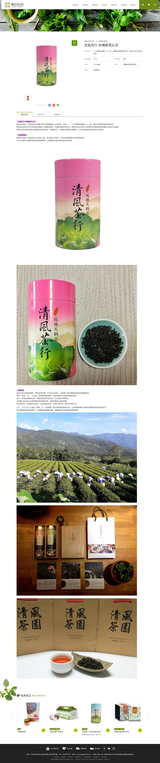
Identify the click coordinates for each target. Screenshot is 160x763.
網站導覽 (70, 757)
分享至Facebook (50, 105)
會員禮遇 (124, 5)
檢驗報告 (57, 114)
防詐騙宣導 (96, 757)
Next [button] (147, 719)
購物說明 (63, 757)
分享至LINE (57, 105)
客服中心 (133, 5)
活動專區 (95, 5)
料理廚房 (103, 757)
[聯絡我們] (149, 4)
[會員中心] (143, 4)
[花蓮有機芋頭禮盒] (64, 713)
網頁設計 (101, 759)
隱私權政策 (78, 757)
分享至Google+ (53, 105)
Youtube (109, 748)
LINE (152, 751)
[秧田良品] (14, 5)
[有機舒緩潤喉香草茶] (128, 713)
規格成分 (41, 114)
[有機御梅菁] (32, 713)
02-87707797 (67, 754)
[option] (48, 65)
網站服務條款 (87, 757)
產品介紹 (24, 114)
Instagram (113, 748)
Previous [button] (12, 719)
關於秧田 (114, 5)
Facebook (104, 748)
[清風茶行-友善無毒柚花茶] (96, 713)
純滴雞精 (85, 5)
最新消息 (76, 5)
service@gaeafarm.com (84, 754)
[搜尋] (155, 4)
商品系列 (105, 5)
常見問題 (56, 757)
